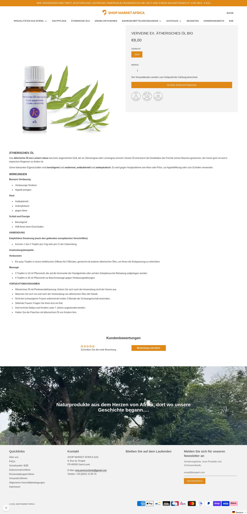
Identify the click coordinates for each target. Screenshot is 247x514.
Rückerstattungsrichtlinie (21, 474)
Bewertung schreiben (148, 348)
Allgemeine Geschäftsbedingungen (27, 482)
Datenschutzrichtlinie (19, 470)
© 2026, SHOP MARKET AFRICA (22, 504)
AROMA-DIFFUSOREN (106, 21)
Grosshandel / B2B (18, 465)
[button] (239, 512)
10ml (136, 54)
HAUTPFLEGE (59, 21)
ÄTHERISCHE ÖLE (80, 21)
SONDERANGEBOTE (214, 21)
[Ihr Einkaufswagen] (242, 13)
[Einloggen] (238, 13)
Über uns (13, 457)
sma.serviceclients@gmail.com (91, 470)
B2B (231, 21)
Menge (135, 65)
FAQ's (12, 461)
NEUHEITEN (193, 21)
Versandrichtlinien (18, 478)
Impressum (14, 487)
